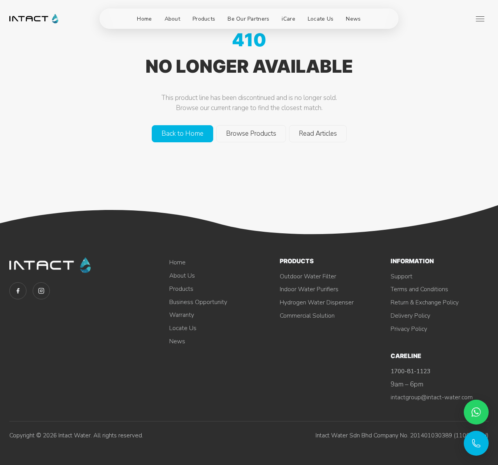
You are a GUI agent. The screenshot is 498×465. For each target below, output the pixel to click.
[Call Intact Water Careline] (476, 443)
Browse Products (251, 133)
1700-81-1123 (410, 371)
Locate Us (321, 19)
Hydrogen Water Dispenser (317, 302)
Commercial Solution (307, 315)
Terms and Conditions (419, 289)
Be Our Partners (248, 19)
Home (144, 19)
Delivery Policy (410, 315)
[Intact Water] (33, 18)
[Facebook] (17, 290)
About (172, 19)
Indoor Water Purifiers (309, 289)
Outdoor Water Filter (308, 276)
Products (204, 19)
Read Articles (318, 133)
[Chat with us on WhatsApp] (476, 412)
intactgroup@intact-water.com (432, 397)
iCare (288, 19)
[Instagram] (41, 290)
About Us (182, 275)
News (353, 19)
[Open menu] (480, 18)
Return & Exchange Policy (425, 302)
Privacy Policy (409, 329)
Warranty (181, 315)
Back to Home (182, 133)
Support (401, 276)
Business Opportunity (198, 302)
